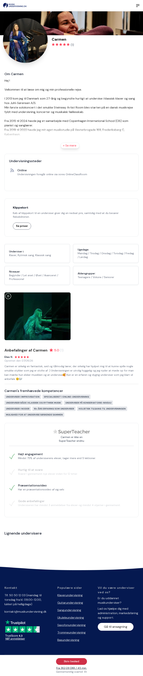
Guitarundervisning (70, 603)
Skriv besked (71, 661)
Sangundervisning (69, 610)
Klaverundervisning (70, 595)
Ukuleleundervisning (70, 618)
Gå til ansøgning (115, 627)
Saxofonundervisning (71, 625)
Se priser (22, 226)
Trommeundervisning (71, 632)
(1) (72, 45)
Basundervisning (68, 640)
